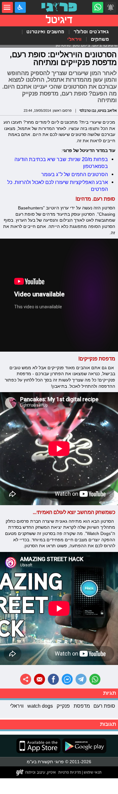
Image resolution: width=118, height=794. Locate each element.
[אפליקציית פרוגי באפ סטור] (38, 745)
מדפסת (82, 706)
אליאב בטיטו (107, 110)
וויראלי (74, 39)
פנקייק (63, 706)
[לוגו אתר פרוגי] (59, 7)
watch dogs (40, 706)
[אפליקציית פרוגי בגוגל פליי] (83, 745)
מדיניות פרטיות (69, 772)
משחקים (100, 39)
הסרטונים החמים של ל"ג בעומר (74, 174)
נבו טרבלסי (87, 110)
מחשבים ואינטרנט (45, 32)
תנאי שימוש (92, 772)
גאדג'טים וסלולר (91, 32)
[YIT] (36, 772)
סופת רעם (104, 706)
